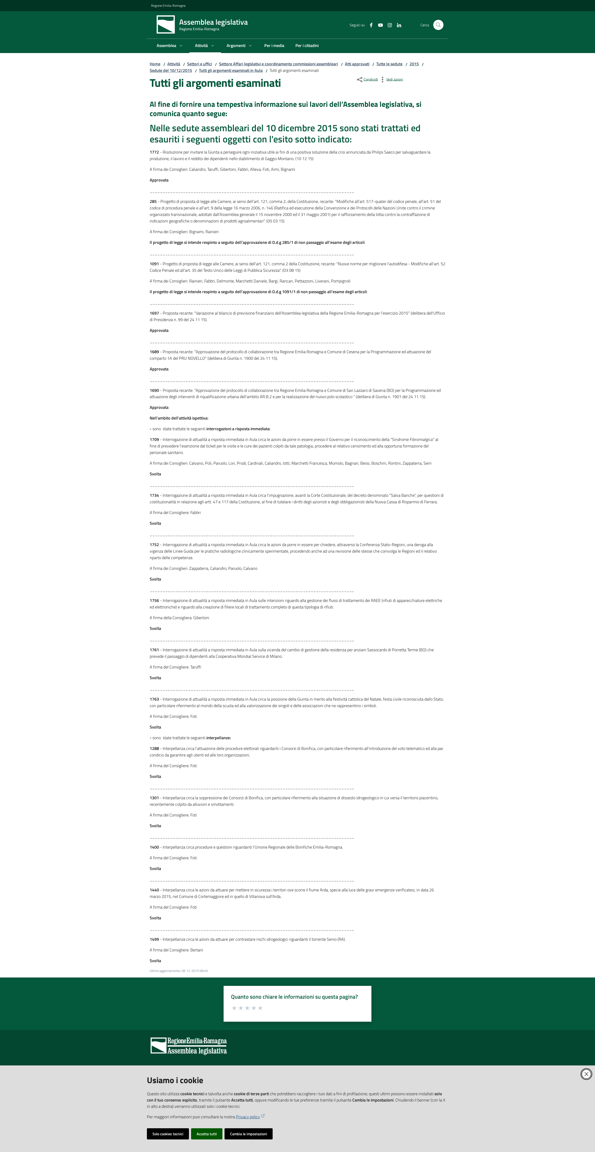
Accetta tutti (207, 1134)
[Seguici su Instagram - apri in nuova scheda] (388, 24)
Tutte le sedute (389, 64)
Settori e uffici (199, 64)
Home (155, 64)
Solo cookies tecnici (167, 1134)
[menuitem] (170, 46)
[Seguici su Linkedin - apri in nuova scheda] (397, 24)
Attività (173, 64)
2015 (414, 64)
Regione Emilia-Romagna (168, 5)
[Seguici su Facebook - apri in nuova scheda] (369, 24)
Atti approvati (357, 64)
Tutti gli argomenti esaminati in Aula (231, 70)
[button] (438, 24)
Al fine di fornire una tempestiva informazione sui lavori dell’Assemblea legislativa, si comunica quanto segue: (285, 109)
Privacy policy (248, 1117)
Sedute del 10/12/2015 (171, 70)
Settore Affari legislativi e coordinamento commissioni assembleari (278, 64)
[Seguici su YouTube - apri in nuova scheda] (378, 24)
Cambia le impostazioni (248, 1134)
